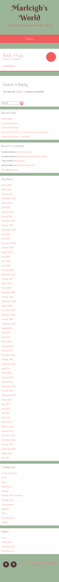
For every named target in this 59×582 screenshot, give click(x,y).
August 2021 (7, 203)
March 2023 (7, 189)
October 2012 (7, 444)
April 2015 (6, 337)
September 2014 (9, 364)
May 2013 (6, 413)
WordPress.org (8, 551)
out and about (7, 504)
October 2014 (7, 359)
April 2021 (6, 207)
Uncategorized (9, 66)
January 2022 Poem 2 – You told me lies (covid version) (25, 132)
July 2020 (6, 234)
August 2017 (7, 283)
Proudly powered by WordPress (36, 563)
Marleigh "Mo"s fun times (12, 495)
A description (7, 119)
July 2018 (6, 256)
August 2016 (7, 306)
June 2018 (6, 261)
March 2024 (7, 185)
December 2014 (8, 355)
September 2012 (9, 449)
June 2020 (6, 238)
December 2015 (8, 310)
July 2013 (5, 404)
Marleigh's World (29, 13)
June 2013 (6, 408)
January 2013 (7, 431)
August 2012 (7, 453)
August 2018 (7, 252)
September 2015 (9, 324)
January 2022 (7, 194)
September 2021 (9, 198)
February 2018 (8, 270)
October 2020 (7, 225)
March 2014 (7, 373)
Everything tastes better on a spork (32, 156)
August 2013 (7, 399)
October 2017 (7, 279)
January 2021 (7, 216)
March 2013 (7, 422)
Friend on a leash (24, 152)
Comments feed (8, 546)
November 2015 (8, 315)
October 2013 (7, 390)
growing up (6, 486)
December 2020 (8, 221)
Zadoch (5, 522)
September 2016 (9, 301)
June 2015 (6, 332)
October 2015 (7, 319)
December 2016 (8, 292)
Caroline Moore (49, 565)
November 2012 (8, 440)
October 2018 (7, 247)
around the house (9, 473)
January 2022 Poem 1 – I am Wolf (15, 136)
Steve (4, 170)
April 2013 (6, 417)
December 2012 (8, 435)
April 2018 (6, 265)
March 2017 (7, 288)
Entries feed (6, 542)
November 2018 (8, 243)
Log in (4, 537)
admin (17, 59)
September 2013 (9, 395)
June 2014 (6, 368)
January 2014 (7, 382)
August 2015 (7, 328)
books (4, 477)
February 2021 (8, 212)
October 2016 (7, 297)
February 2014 (8, 377)
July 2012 (5, 458)
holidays (5, 491)
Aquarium (14, 170)
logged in (20, 91)
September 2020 (9, 230)
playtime (5, 509)
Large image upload (10, 123)
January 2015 (7, 350)
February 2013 (8, 426)
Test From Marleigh (10, 127)
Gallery (51, 57)
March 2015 (7, 341)
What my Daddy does (26, 165)
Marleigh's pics (8, 500)
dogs (4, 482)
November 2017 (8, 274)
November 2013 (8, 386)
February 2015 (8, 346)
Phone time (20, 161)
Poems (4, 513)
